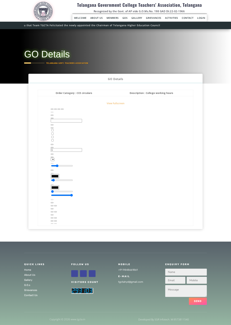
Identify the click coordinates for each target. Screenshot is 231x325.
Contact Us (31, 295)
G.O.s (27, 285)
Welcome (80, 18)
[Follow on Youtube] (92, 273)
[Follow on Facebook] (74, 273)
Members (113, 18)
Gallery (136, 18)
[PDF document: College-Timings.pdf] (115, 164)
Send (198, 301)
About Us (96, 18)
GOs (125, 18)
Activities (171, 18)
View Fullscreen (115, 103)
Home (27, 269)
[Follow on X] (83, 273)
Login (201, 18)
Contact (187, 18)
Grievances (153, 18)
